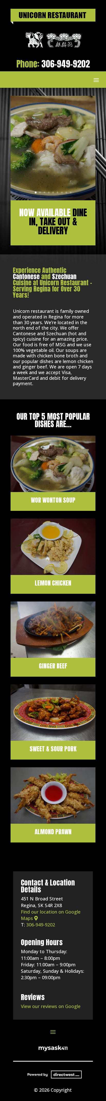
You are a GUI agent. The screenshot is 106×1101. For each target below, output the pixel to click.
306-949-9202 (65, 63)
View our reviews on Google (51, 1006)
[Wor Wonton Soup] (53, 490)
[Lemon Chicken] (53, 573)
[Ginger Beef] (53, 656)
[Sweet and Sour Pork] (53, 739)
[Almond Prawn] (53, 822)
